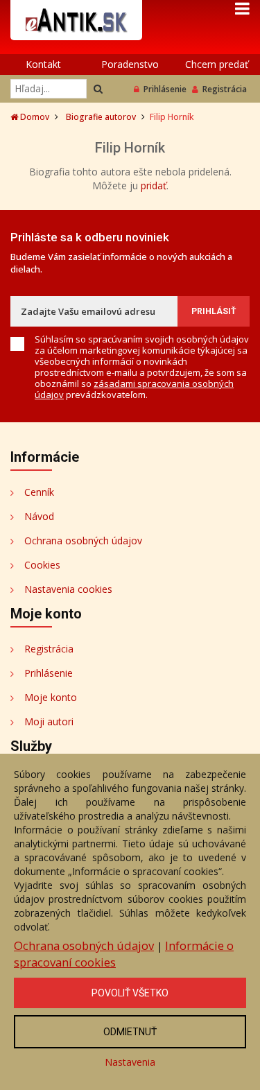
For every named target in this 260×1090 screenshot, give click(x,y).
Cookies (42, 564)
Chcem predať (216, 64)
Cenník (39, 492)
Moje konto (50, 697)
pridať (153, 185)
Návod (39, 516)
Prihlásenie (165, 89)
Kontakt (43, 64)
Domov (33, 117)
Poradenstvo (130, 64)
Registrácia (224, 89)
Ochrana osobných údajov (83, 540)
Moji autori (48, 721)
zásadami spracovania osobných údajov (134, 389)
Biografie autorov (101, 117)
